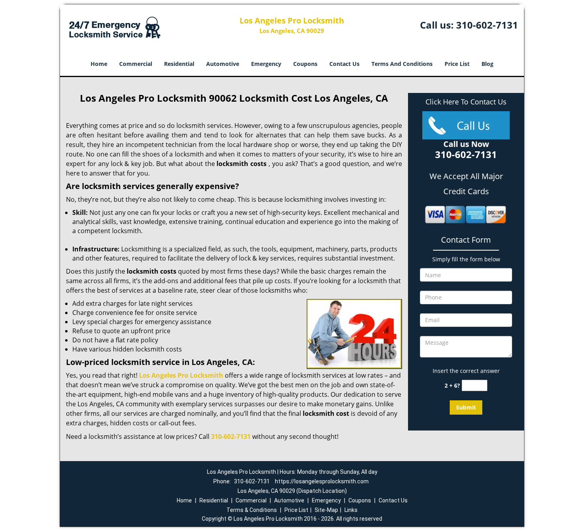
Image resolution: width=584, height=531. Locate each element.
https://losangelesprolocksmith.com (322, 481)
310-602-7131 (487, 24)
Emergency (266, 64)
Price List (457, 64)
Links (351, 510)
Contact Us (344, 64)
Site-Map (326, 510)
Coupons (305, 64)
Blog (487, 64)
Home (99, 64)
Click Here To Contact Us (466, 101)
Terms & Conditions (251, 510)
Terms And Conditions (402, 64)
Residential (179, 64)
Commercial (135, 64)
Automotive (222, 64)
